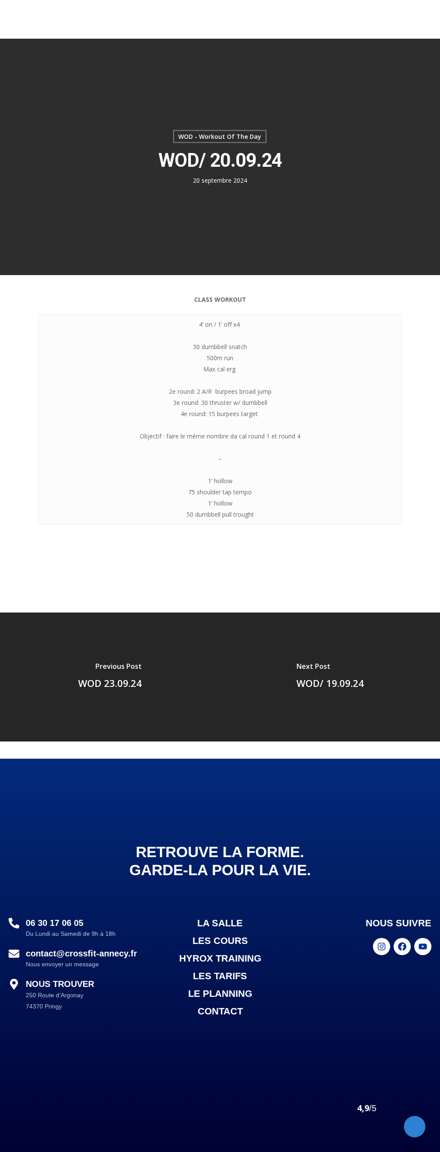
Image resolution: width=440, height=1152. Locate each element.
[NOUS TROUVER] (14, 985)
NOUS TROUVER (60, 984)
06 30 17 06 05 (54, 923)
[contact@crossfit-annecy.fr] (14, 954)
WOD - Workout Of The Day (219, 136)
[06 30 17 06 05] (14, 924)
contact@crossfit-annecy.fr (81, 953)
